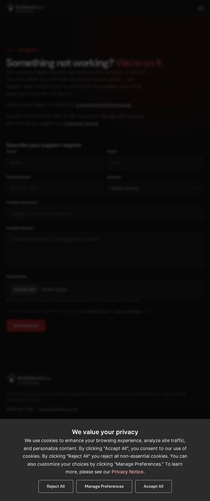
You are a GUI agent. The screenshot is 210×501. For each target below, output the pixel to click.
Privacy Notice (127, 471)
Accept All (153, 486)
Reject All (56, 486)
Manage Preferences (104, 486)
